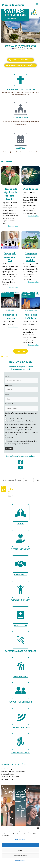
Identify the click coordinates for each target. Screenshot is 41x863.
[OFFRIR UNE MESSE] (20, 538)
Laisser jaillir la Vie (10, 489)
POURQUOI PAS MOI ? (20, 753)
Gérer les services (20, 839)
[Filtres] (38, 480)
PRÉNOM (8, 385)
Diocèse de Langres (13, 5)
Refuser (20, 850)
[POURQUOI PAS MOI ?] (20, 741)
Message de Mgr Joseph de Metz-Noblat (10, 194)
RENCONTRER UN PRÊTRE (20, 702)
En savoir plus (13, 226)
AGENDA (20, 147)
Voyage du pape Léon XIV (10, 257)
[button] (38, 828)
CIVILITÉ (8, 376)
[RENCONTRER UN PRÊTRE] (20, 690)
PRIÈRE (20, 523)
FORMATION (20, 625)
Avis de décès (30, 189)
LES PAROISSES (20, 117)
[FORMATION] (20, 615)
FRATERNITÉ (20, 574)
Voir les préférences (20, 855)
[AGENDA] (20, 139)
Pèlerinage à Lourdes (10, 316)
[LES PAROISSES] (20, 108)
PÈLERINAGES (20, 676)
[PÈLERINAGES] (20, 665)
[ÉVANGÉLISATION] (20, 716)
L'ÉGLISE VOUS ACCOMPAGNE (20, 89)
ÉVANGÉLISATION (20, 727)
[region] (20, 29)
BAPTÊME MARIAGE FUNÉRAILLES (20, 651)
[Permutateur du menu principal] (37, 4)
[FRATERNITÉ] (20, 564)
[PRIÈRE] (20, 513)
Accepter (21, 845)
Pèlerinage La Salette (30, 316)
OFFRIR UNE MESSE (20, 549)
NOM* (7, 395)
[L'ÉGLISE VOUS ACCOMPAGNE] (20, 80)
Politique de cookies (19, 860)
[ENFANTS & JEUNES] (20, 589)
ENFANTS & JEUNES (20, 600)
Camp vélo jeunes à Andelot (31, 257)
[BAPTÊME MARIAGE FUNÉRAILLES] (20, 639)
